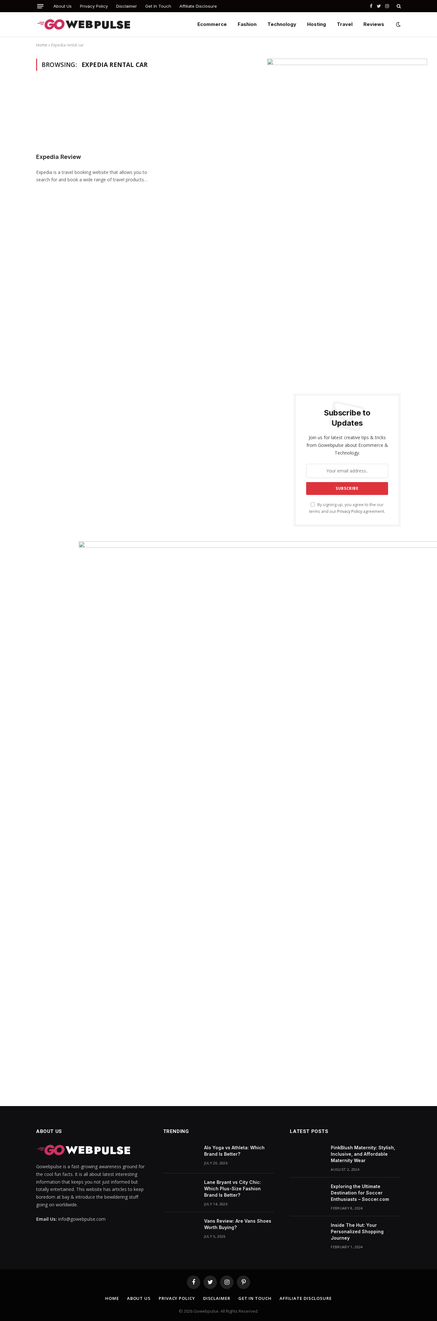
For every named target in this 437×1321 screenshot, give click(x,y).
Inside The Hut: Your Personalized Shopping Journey (357, 1231)
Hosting (316, 24)
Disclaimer (126, 6)
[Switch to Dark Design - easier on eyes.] (397, 24)
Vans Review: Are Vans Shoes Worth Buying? (237, 1224)
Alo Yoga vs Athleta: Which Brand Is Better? (234, 1151)
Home (41, 45)
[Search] (398, 6)
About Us (62, 6)
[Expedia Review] (93, 116)
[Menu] (40, 6)
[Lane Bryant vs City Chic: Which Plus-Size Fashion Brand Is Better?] (180, 1190)
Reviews (373, 24)
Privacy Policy (94, 6)
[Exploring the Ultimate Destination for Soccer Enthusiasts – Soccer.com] (307, 1195)
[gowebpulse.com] (84, 24)
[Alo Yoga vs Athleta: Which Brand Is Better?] (180, 1156)
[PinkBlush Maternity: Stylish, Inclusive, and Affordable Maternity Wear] (307, 1156)
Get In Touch (158, 6)
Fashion (247, 24)
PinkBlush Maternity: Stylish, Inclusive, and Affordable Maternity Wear (363, 1154)
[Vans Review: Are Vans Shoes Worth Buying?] (180, 1229)
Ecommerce (212, 24)
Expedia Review (58, 156)
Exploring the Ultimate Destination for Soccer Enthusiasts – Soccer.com (360, 1193)
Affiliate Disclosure (198, 6)
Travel (345, 24)
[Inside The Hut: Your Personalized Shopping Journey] (307, 1233)
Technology (281, 24)
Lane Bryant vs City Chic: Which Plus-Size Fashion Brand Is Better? (232, 1188)
